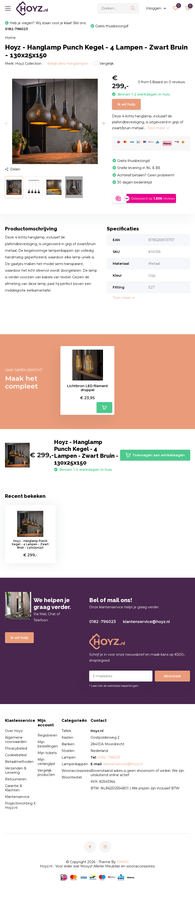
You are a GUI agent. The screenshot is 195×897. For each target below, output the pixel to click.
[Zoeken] (133, 8)
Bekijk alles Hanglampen (67, 63)
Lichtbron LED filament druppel (87, 388)
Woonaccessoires (76, 771)
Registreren (47, 735)
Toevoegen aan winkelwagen (158, 455)
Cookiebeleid (15, 755)
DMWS (123, 862)
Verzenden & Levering (15, 770)
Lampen (69, 757)
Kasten (67, 737)
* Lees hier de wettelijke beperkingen (113, 685)
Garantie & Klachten (13, 788)
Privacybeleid (16, 748)
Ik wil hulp (126, 104)
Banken (68, 744)
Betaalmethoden (19, 762)
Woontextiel (72, 777)
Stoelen (68, 751)
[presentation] (6, 123)
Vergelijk (107, 63)
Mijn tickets (47, 753)
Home (10, 38)
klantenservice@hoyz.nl (146, 621)
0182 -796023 (102, 621)
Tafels (66, 731)
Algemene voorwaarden (16, 739)
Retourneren (15, 779)
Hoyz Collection (28, 63)
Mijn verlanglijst (46, 761)
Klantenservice (17, 797)
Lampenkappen (75, 764)
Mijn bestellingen (48, 744)
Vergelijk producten (46, 772)
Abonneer (172, 676)
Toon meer (156, 128)
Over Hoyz (14, 731)
